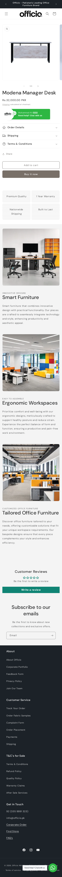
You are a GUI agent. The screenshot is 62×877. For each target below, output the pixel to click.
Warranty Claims (15, 785)
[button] (6, 13)
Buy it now (31, 174)
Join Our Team (14, 688)
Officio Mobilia (19, 865)
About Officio (13, 659)
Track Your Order (15, 708)
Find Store (12, 831)
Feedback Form (15, 674)
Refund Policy (14, 771)
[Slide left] (24, 86)
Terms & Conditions (17, 764)
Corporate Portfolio (17, 666)
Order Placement (15, 729)
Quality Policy (14, 778)
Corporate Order (16, 824)
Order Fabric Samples (18, 715)
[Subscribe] (51, 635)
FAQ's (9, 838)
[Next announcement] (56, 4)
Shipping (6, 104)
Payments (11, 736)
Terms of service (13, 870)
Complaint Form (15, 722)
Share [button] (9, 153)
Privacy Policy (14, 681)
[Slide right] (37, 86)
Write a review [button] (31, 589)
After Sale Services (16, 792)
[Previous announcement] (5, 4)
